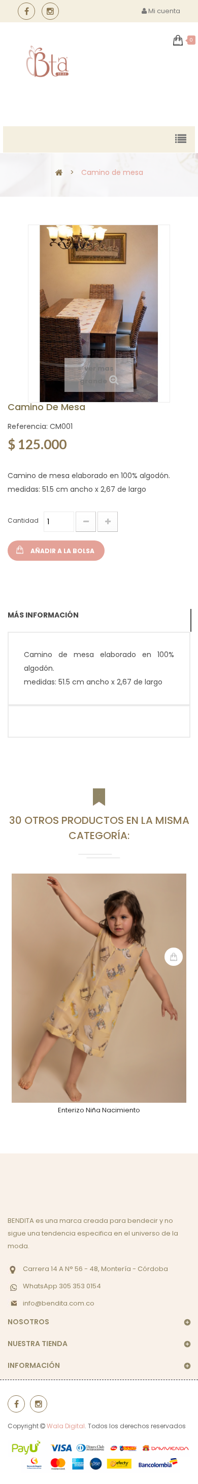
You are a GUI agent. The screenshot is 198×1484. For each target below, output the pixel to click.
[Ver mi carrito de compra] (178, 40)
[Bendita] (47, 61)
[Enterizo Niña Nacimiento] (99, 988)
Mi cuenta (163, 11)
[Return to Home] (59, 172)
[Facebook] (26, 11)
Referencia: (28, 426)
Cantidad (23, 520)
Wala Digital (66, 1426)
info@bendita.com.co (58, 1303)
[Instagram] (50, 11)
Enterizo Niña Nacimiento (99, 1110)
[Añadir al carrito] (173, 957)
